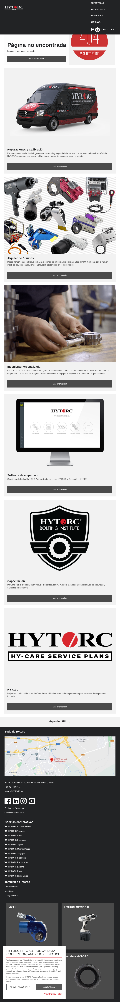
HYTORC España (16, 867)
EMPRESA (95, 22)
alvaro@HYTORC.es (14, 791)
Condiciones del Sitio (14, 813)
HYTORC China (15, 835)
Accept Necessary (20, 987)
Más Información (36, 58)
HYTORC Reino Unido (18, 876)
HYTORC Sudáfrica (17, 858)
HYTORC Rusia (15, 871)
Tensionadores (11, 886)
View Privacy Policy (53, 994)
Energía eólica (11, 895)
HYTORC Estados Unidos (20, 826)
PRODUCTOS (97, 9)
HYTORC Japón (15, 844)
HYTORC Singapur (16, 853)
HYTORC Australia (16, 831)
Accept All (49, 987)
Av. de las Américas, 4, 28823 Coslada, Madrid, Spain (29, 782)
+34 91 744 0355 (12, 787)
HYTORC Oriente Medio (19, 849)
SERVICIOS (96, 16)
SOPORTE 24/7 (97, 3)
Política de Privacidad (14, 808)
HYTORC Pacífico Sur (18, 862)
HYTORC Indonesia (17, 840)
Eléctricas (9, 891)
